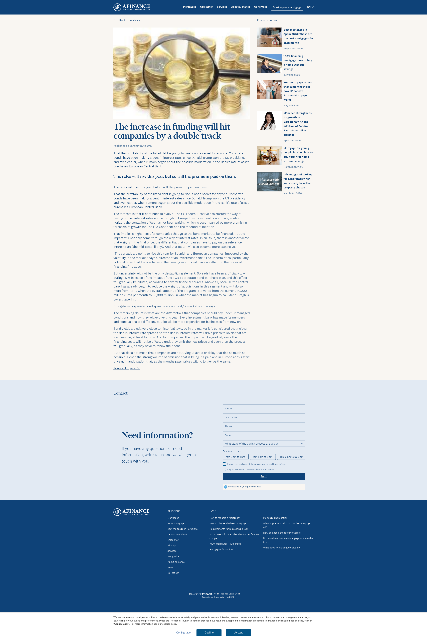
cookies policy (169, 623)
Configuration (184, 632)
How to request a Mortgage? (224, 517)
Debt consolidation (177, 534)
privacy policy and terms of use (270, 464)
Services (222, 7)
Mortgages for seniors (221, 549)
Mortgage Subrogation (275, 517)
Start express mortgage (287, 7)
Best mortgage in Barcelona (182, 528)
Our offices (260, 7)
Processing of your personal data (244, 486)
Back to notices (129, 20)
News (170, 567)
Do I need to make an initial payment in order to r (288, 540)
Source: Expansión (126, 368)
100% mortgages (176, 523)
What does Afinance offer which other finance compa (234, 536)
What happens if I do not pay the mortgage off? (286, 525)
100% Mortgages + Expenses (225, 543)
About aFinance (240, 7)
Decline (209, 632)
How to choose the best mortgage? (228, 523)
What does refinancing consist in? (281, 547)
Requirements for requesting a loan (228, 528)
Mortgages (189, 7)
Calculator (206, 7)
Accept (238, 632)
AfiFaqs (171, 545)
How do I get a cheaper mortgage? (282, 532)
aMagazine (173, 556)
